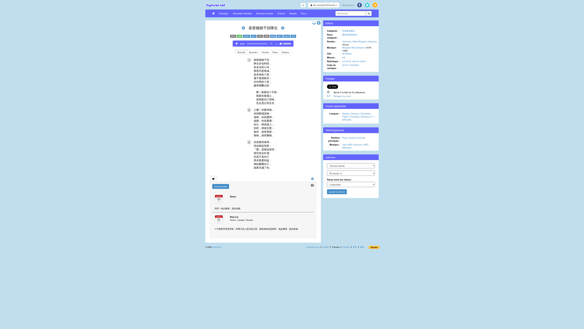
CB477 (246, 36)
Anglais (345, 113)
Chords (265, 52)
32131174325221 (350, 65)
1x (276, 44)
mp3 (344, 144)
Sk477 (286, 36)
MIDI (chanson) (355, 144)
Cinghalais (365, 113)
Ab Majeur (347, 53)
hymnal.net (217, 247)
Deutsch (346, 247)
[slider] (287, 43)
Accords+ (253, 52)
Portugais (354, 116)
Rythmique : (333, 61)
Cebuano (354, 113)
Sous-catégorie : (332, 36)
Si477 (279, 36)
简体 (355, 247)
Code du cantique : (332, 67)
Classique (223, 13)
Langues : (334, 113)
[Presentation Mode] (314, 23)
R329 (273, 36)
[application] (263, 44)
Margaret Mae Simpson (353, 47)
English (326, 247)
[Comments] (213, 178)
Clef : (329, 53)
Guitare (285, 52)
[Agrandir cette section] (318, 23)
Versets (293, 13)
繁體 (362, 247)
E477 (253, 36)
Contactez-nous (313, 247)
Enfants (281, 13)
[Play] (236, 43)
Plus (303, 13)
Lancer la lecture (337, 191)
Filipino (345, 116)
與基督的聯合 (348, 30)
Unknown (346, 41)
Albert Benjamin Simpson (364, 41)
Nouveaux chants (264, 13)
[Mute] (280, 43)
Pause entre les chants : (339, 179)
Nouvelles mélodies (242, 13)
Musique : (332, 47)
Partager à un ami (342, 96)
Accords (241, 52)
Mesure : (331, 57)
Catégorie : (332, 30)
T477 (293, 36)
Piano (275, 52)
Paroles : (331, 41)
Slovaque (365, 116)
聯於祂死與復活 (349, 34)
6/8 (343, 57)
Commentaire (220, 186)
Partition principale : (334, 139)
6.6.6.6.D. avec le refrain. (354, 61)
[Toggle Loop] (271, 43)
